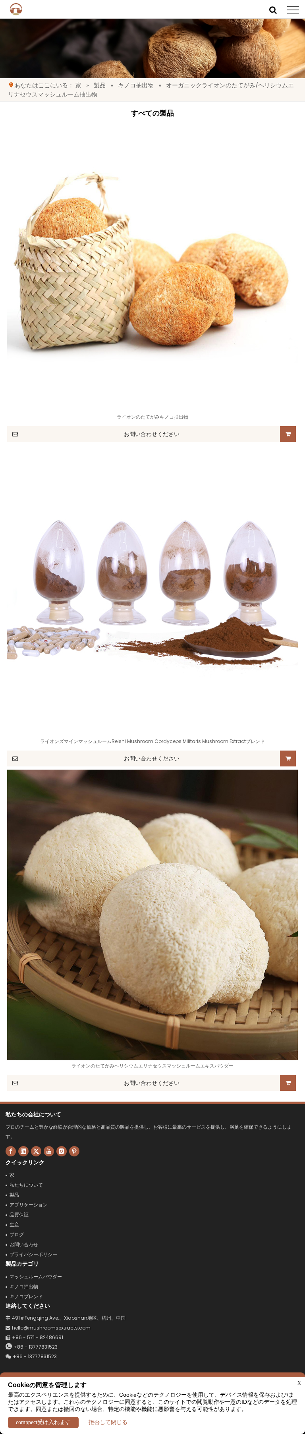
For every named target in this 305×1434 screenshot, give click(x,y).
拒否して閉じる (108, 1422)
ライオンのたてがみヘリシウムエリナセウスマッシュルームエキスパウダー (152, 1065)
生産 (14, 1224)
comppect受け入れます (43, 1422)
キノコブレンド (26, 1296)
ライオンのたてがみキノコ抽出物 (152, 416)
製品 (100, 85)
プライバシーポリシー (33, 1254)
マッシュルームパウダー (36, 1276)
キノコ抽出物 (136, 85)
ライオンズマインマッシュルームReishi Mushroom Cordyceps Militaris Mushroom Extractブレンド (152, 741)
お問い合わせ (24, 1244)
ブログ (17, 1234)
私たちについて (26, 1184)
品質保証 (19, 1214)
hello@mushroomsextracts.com (48, 1327)
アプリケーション (29, 1204)
